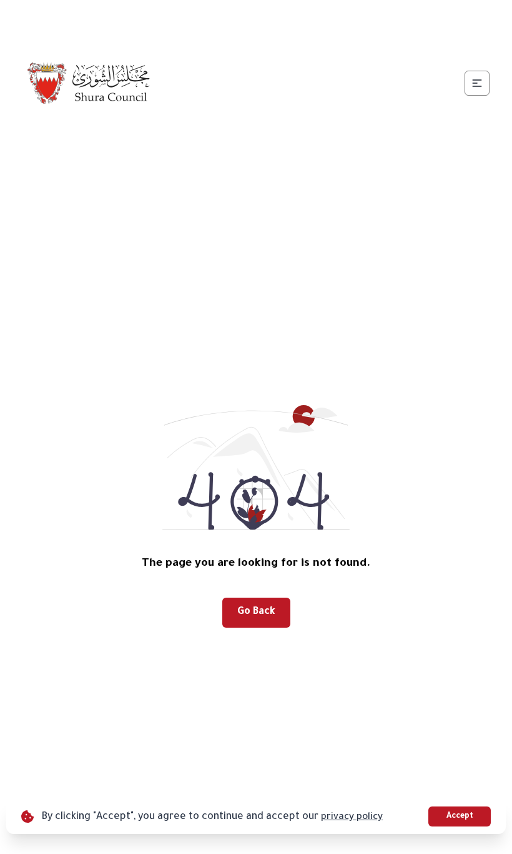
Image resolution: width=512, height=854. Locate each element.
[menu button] (477, 83)
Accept (459, 816)
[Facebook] (201, 22)
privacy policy (352, 817)
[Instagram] (261, 22)
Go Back (256, 612)
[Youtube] (291, 22)
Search (451, 22)
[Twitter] (231, 22)
